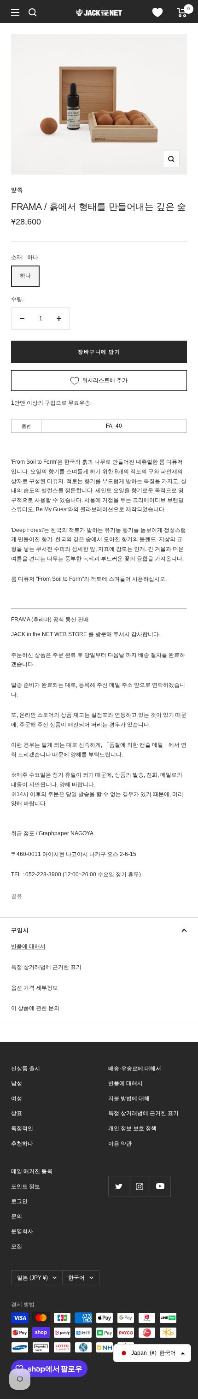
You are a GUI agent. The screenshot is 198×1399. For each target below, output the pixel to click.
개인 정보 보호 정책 (132, 1128)
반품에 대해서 (28, 946)
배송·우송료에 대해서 (134, 1068)
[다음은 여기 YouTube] (160, 1186)
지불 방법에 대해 (129, 1098)
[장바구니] (182, 12)
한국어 (76, 1278)
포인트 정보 (25, 1186)
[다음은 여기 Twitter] (118, 1186)
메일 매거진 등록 (31, 1171)
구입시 (20, 930)
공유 (16, 896)
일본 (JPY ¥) (32, 1278)
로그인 (19, 1201)
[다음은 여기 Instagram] (139, 1186)
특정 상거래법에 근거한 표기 (46, 967)
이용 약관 (120, 1143)
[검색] (33, 12)
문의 (16, 1216)
